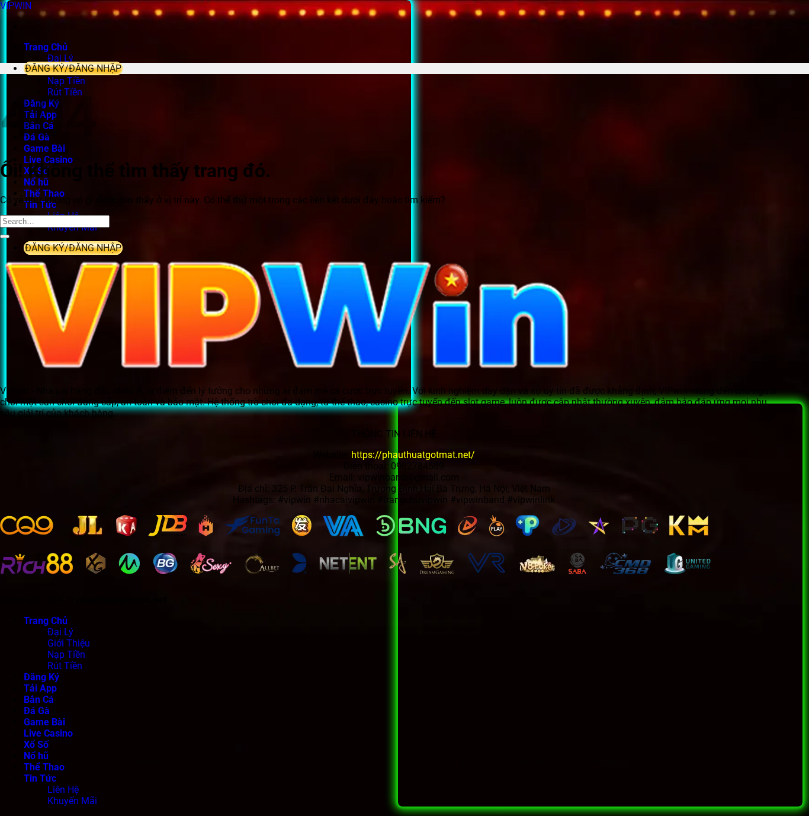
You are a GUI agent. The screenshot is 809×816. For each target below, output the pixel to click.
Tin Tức (40, 778)
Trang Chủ (46, 47)
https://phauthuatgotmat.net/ (413, 454)
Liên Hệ (63, 789)
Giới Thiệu (68, 643)
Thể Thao (44, 193)
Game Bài (44, 722)
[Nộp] (4, 236)
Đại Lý (60, 58)
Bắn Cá (39, 699)
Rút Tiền (64, 665)
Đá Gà (37, 710)
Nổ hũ (36, 182)
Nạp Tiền (66, 81)
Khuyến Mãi (72, 801)
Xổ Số (36, 744)
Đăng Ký (41, 677)
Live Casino (48, 733)
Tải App (40, 688)
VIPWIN (15, 5)
